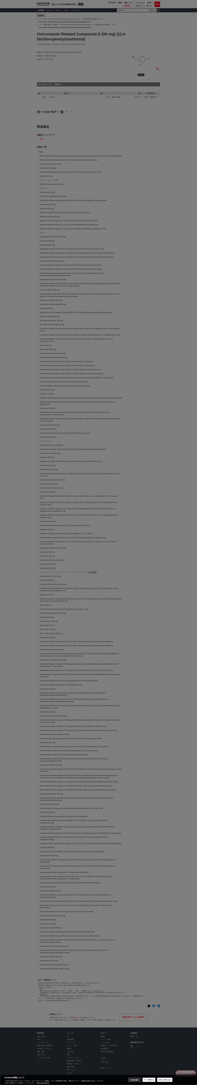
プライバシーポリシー (43, 1083)
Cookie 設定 (134, 1080)
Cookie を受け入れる (164, 1080)
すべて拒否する (149, 1080)
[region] (98, 1079)
